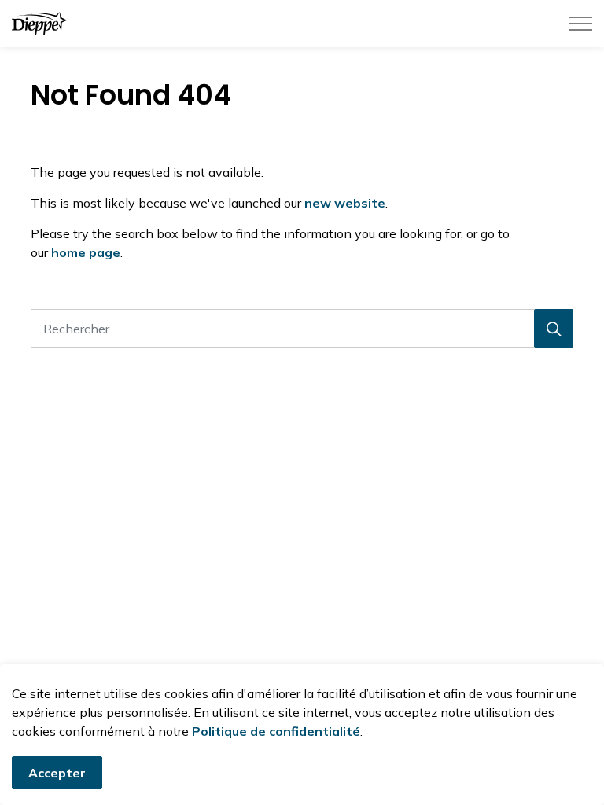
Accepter (57, 773)
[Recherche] (553, 328)
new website (344, 203)
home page (85, 252)
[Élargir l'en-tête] (580, 23)
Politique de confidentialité (276, 731)
